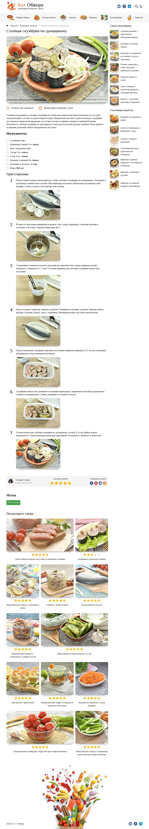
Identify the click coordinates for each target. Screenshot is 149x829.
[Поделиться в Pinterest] (96, 483)
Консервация (116, 17)
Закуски (72, 17)
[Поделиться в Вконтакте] (100, 483)
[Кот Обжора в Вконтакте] (119, 6)
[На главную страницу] (7, 25)
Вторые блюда (49, 17)
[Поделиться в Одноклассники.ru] (104, 483)
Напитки (139, 17)
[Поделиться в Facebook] (91, 483)
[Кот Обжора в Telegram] (129, 6)
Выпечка (93, 17)
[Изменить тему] (141, 6)
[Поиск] (136, 6)
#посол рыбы (13, 502)
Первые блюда (22, 17)
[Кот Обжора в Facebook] (124, 6)
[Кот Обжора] (11, 6)
